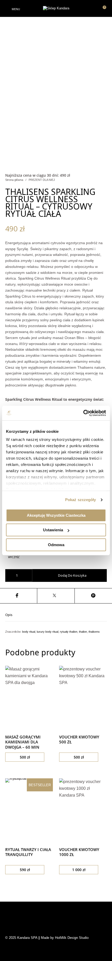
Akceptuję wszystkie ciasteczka (56, 515)
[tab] (56, 614)
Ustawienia (53, 530)
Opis (9, 614)
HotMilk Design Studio (72, 938)
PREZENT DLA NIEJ (42, 179)
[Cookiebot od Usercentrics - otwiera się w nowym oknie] (83, 413)
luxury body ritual (47, 631)
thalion (83, 631)
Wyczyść (14, 557)
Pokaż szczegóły (80, 499)
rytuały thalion (68, 631)
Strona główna (14, 179)
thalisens (94, 631)
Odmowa (56, 545)
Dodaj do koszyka (72, 575)
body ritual (28, 631)
